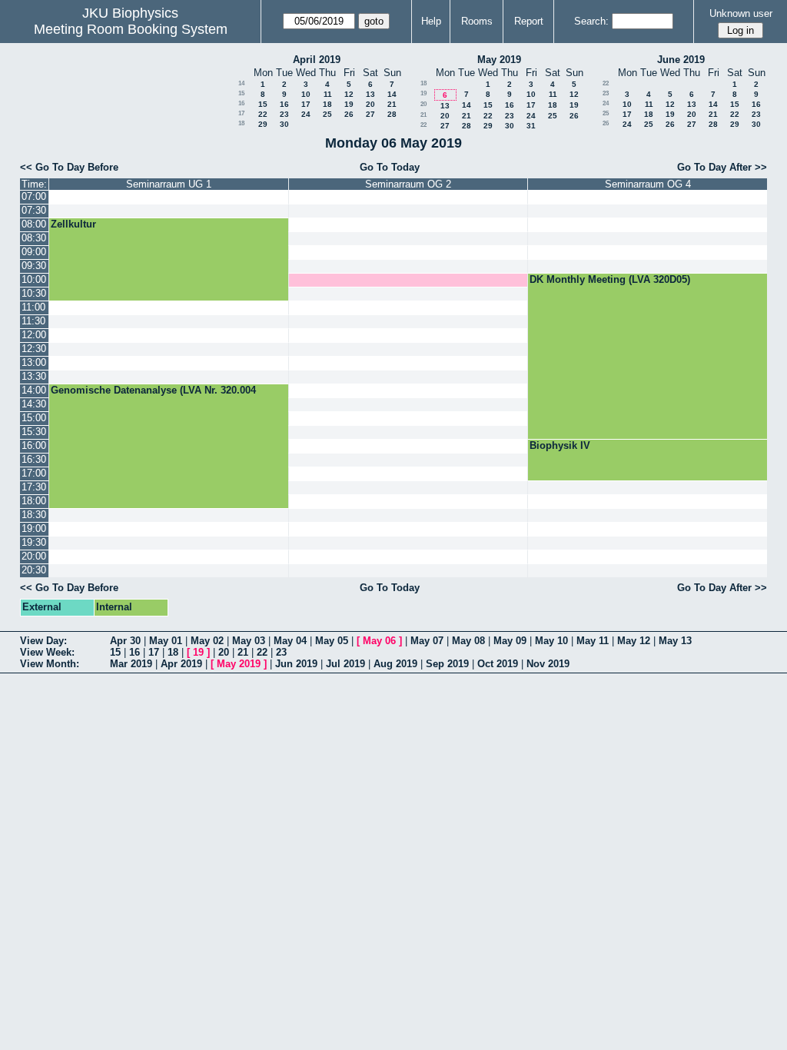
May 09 (509, 640)
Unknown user (740, 13)
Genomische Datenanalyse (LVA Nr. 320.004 (153, 390)
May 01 (165, 640)
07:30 (34, 210)
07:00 (34, 196)
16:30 (34, 459)
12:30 (34, 348)
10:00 (34, 279)
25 (327, 114)
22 (262, 114)
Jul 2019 (345, 664)
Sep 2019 (447, 664)
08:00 (34, 224)
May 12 (633, 640)
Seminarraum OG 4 (648, 184)
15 (241, 93)
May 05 (331, 640)
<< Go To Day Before (69, 167)
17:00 (34, 473)
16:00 (34, 445)
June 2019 (681, 59)
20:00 (34, 556)
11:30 (33, 321)
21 (392, 104)
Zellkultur (73, 224)
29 (262, 124)
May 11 (592, 640)
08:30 (34, 238)
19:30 (34, 542)
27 (370, 114)
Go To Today (390, 167)
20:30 (34, 570)
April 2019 (316, 59)
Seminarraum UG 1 (168, 184)
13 (370, 94)
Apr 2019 (181, 664)
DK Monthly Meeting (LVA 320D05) (610, 279)
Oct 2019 (497, 664)
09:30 (34, 265)
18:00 (34, 501)
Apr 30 (125, 640)
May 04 (290, 640)
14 (241, 83)
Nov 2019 (547, 664)
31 (531, 125)
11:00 (33, 307)
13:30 (34, 376)
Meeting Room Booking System (130, 29)
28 (392, 114)
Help (431, 21)
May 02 (207, 640)
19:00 (34, 528)
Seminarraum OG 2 (408, 184)
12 (349, 94)
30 (284, 124)
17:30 (34, 487)
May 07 (426, 640)
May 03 (248, 640)
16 (241, 103)
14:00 (34, 390)
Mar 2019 (131, 664)
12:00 (34, 335)
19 (349, 104)
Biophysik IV (560, 445)
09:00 (34, 252)
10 (305, 94)
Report (528, 21)
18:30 (34, 514)
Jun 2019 (296, 664)
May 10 (551, 640)
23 (284, 114)
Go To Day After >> (722, 167)
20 (370, 104)
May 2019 (499, 59)
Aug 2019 (395, 664)
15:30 (34, 431)
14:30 (34, 404)
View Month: (49, 664)
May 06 (379, 640)
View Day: (43, 640)
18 (327, 104)
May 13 (675, 640)
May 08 (468, 640)
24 (305, 114)
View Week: (47, 652)
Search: (591, 21)
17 (305, 104)
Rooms (477, 21)
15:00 (34, 418)
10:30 (34, 293)
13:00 (34, 362)
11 (328, 94)
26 (349, 114)
